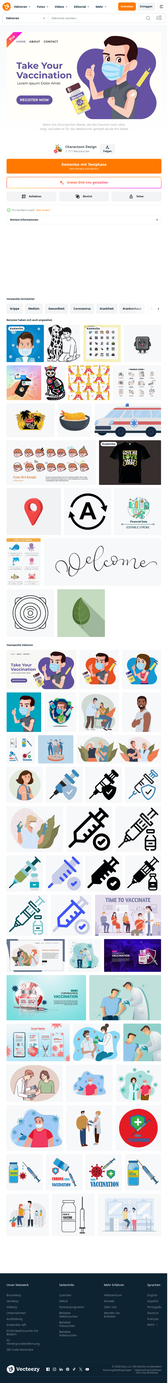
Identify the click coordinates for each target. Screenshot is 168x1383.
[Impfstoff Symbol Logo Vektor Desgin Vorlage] (21, 748)
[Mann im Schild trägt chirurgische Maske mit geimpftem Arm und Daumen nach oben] (60, 710)
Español (149, 1299)
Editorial (80, 7)
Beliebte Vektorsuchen (68, 1312)
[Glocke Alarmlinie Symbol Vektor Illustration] (30, 611)
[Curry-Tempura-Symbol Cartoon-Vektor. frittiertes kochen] (74, 418)
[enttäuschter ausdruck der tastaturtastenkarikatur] (142, 341)
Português (151, 1305)
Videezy (12, 1305)
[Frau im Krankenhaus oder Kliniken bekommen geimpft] (99, 710)
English (149, 1293)
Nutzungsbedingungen (114, 1368)
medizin (33, 307)
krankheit (107, 307)
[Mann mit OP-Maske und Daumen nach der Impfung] (99, 668)
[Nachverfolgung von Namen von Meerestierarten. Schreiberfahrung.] (24, 560)
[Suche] (148, 18)
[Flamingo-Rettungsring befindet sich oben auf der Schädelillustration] (30, 418)
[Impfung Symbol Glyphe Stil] (104, 783)
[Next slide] (151, 307)
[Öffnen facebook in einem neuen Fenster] (48, 1367)
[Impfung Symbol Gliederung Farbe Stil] (143, 783)
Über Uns (110, 1305)
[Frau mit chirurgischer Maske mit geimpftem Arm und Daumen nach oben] (141, 668)
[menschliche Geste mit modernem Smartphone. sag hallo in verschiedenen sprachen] (24, 381)
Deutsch (150, 1311)
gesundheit (56, 307)
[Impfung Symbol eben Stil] (64, 783)
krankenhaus (132, 307)
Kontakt (109, 1299)
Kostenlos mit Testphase (84, 166)
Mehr (99, 7)
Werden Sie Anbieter (112, 1312)
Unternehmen (16, 1311)
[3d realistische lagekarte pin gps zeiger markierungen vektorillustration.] (34, 510)
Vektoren (20, 7)
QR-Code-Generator (20, 1348)
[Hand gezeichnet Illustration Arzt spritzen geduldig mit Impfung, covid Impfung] (96, 1041)
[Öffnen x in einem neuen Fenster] (80, 1367)
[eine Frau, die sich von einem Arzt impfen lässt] (129, 1213)
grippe (14, 307)
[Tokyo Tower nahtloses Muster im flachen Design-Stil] (88, 381)
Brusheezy (14, 1293)
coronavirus (82, 307)
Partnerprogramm (71, 1305)
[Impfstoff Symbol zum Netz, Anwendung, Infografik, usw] (89, 827)
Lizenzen (65, 1293)
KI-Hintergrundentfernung (23, 1340)
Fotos (41, 7)
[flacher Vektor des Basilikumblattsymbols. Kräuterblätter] (81, 611)
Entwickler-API (16, 1323)
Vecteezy (12, 1299)
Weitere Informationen (24, 218)
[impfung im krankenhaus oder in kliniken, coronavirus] (119, 748)
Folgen (107, 151)
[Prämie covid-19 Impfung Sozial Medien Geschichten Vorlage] (38, 1041)
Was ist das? (43, 210)
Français (150, 1317)
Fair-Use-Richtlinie (144, 1371)
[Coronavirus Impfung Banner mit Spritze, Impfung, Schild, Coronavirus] (132, 953)
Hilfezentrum (113, 1293)
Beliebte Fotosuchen (67, 1322)
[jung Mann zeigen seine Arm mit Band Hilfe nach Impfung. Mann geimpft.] (141, 710)
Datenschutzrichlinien (145, 1368)
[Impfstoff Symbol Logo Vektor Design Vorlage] (138, 1126)
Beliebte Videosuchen (68, 1331)
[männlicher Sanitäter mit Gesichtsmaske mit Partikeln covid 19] (25, 341)
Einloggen (146, 6)
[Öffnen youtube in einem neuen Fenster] (87, 1367)
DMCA (63, 1299)
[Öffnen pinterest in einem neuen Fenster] (67, 1367)
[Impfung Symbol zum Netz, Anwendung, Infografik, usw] (138, 827)
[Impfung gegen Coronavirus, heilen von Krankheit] (35, 827)
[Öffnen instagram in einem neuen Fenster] (54, 1367)
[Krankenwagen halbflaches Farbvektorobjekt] (128, 418)
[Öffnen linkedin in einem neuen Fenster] (61, 1367)
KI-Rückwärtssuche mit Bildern (22, 1330)
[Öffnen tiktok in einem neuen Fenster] (74, 1367)
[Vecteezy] (6, 6)
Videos (59, 7)
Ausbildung (15, 1317)
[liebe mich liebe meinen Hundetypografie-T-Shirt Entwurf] (130, 461)
